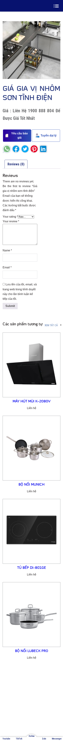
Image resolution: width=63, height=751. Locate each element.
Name (7, 250)
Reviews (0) (16, 164)
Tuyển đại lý (49, 135)
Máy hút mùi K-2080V (32, 401)
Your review (11, 221)
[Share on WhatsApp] (7, 149)
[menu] (56, 5)
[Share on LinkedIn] (43, 149)
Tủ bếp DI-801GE (31, 568)
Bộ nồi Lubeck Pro (31, 651)
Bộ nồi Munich (31, 484)
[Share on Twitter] (25, 149)
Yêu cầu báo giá (19, 135)
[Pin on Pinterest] (34, 149)
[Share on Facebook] (16, 149)
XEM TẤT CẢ (51, 325)
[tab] (16, 164)
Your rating (10, 216)
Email (7, 267)
